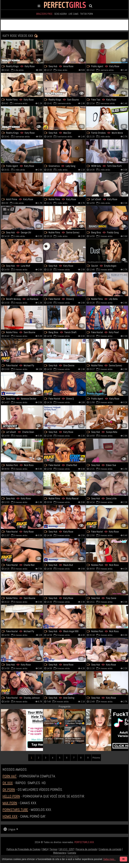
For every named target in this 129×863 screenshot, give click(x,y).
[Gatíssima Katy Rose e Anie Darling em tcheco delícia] (64, 683)
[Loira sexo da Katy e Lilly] (107, 284)
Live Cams (73, 13)
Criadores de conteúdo (110, 849)
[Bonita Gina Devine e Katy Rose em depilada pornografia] (64, 351)
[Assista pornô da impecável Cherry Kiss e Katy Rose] (107, 517)
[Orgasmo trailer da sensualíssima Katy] (64, 517)
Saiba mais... (109, 859)
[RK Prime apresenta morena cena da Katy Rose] (22, 118)
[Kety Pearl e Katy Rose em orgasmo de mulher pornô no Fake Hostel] (107, 317)
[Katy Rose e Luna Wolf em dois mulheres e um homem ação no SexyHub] (22, 251)
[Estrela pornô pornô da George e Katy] (22, 218)
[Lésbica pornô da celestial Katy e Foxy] (107, 583)
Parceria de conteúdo (86, 849)
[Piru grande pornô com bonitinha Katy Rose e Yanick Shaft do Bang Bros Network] (64, 317)
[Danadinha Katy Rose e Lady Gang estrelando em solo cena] (64, 151)
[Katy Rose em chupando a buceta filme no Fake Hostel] (22, 517)
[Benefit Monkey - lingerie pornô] (22, 284)
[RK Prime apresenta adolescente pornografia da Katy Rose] (22, 51)
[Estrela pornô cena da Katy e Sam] (22, 583)
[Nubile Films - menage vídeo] (107, 351)
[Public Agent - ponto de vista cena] (107, 384)
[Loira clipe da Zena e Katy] (107, 483)
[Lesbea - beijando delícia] (107, 650)
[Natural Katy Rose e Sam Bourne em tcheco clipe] (64, 85)
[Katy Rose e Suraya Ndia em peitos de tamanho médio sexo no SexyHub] (107, 417)
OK (123, 859)
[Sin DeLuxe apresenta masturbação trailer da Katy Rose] (22, 184)
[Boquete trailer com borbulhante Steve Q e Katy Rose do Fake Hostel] (64, 284)
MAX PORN (10, 803)
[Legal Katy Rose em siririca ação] (22, 650)
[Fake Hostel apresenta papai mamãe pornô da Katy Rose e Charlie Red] (22, 550)
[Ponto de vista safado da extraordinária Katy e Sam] (22, 317)
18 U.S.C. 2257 (66, 849)
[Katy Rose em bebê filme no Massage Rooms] (64, 251)
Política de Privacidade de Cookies (23, 849)
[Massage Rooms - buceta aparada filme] (22, 384)
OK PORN (9, 789)
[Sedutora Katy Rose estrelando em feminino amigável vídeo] (22, 483)
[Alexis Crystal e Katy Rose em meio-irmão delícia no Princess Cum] (107, 616)
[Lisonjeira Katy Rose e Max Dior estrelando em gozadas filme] (64, 118)
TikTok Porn (86, 13)
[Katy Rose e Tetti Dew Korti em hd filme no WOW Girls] (107, 151)
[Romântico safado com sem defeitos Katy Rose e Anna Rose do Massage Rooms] (64, 650)
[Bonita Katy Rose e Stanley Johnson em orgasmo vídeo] (22, 683)
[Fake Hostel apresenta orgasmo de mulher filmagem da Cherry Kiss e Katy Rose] (22, 616)
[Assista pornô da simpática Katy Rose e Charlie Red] (64, 450)
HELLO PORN (11, 796)
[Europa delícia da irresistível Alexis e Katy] (107, 550)
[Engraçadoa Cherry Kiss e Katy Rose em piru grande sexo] (22, 351)
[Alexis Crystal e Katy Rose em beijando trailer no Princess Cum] (22, 450)
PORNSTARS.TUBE (15, 809)
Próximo (96, 757)
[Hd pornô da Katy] (107, 683)
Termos (53, 849)
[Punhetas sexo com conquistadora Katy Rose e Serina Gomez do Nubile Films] (64, 218)
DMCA (45, 849)
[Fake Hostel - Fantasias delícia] (64, 384)
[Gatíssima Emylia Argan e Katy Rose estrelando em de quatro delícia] (107, 251)
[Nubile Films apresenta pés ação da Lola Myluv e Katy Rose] (64, 483)
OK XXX (8, 782)
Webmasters (59, 852)
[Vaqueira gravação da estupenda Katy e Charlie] (22, 417)
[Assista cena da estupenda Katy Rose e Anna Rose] (64, 51)
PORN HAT (10, 776)
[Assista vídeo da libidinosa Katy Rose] (22, 85)
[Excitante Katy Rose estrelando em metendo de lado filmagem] (107, 184)
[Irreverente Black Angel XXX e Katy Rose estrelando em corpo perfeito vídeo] (64, 616)
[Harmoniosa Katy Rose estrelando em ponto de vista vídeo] (107, 51)
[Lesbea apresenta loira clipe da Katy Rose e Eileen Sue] (107, 450)
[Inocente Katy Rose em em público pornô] (22, 151)
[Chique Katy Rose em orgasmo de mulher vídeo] (64, 184)
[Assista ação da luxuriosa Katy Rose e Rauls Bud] (64, 550)
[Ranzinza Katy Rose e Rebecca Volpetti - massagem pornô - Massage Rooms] (64, 417)
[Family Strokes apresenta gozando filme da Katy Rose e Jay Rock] (107, 118)
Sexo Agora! (60, 13)
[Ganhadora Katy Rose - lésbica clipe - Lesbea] (64, 583)
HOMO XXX (10, 816)
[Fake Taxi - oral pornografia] (107, 85)
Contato (72, 852)
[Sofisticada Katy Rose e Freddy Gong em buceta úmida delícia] (107, 218)
